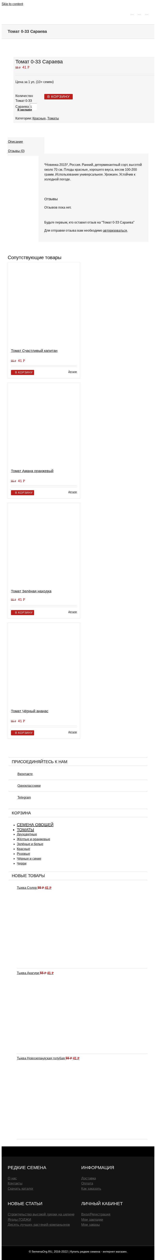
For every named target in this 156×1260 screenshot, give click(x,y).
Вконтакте (25, 774)
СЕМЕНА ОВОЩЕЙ (35, 824)
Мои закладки (92, 1220)
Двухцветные (27, 834)
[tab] (26, 141)
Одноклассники (29, 785)
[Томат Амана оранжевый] (44, 424)
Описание (15, 141)
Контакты (15, 1183)
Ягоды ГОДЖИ (19, 1220)
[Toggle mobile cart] (132, 13)
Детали (72, 371)
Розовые (23, 853)
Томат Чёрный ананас (29, 711)
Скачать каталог (20, 1189)
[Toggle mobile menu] (146, 13)
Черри (21, 863)
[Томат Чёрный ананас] (44, 664)
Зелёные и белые (30, 844)
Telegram (24, 797)
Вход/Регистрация (95, 1214)
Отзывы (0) (16, 151)
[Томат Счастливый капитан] (44, 303)
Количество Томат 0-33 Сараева (24, 101)
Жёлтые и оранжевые (33, 839)
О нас (12, 1178)
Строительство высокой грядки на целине (41, 1214)
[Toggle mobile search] (139, 13)
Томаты (53, 118)
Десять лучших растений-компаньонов (39, 1225)
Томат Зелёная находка (31, 591)
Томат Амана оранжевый (32, 471)
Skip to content (12, 4)
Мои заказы (90, 1225)
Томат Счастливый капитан (34, 351)
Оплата (87, 1183)
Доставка (88, 1178)
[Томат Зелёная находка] (44, 544)
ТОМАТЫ (25, 830)
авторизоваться (115, 230)
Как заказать (91, 1189)
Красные (39, 118)
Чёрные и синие (29, 858)
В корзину (58, 97)
